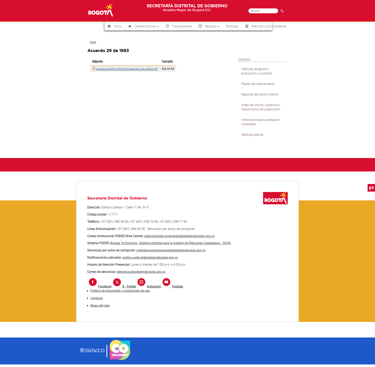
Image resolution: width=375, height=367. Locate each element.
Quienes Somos (145, 26)
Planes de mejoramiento (258, 84)
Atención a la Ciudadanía (269, 26)
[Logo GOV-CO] (92, 351)
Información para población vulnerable (260, 122)
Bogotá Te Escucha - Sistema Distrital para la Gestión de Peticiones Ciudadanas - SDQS (170, 243)
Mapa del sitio (100, 305)
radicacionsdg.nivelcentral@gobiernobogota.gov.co (179, 236)
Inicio (117, 26)
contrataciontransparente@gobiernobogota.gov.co (170, 250)
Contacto (96, 298)
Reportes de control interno (259, 94)
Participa (232, 26)
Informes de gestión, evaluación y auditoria (256, 71)
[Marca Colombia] (120, 359)
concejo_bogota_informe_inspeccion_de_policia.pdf (127, 69)
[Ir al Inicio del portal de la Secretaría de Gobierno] (275, 203)
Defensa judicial (252, 134)
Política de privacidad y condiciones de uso (120, 290)
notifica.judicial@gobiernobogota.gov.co (150, 257)
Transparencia (182, 26)
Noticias (210, 26)
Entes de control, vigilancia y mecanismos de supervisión (260, 107)
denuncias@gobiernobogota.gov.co (141, 272)
